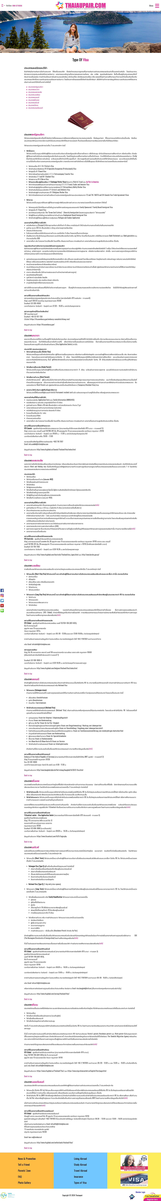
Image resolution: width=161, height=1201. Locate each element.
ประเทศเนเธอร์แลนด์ (35, 107)
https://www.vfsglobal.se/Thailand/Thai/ (50, 1071)
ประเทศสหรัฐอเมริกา (35, 86)
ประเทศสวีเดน (33, 105)
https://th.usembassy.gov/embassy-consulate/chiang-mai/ (50, 319)
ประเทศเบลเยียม (34, 94)
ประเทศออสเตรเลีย (35, 92)
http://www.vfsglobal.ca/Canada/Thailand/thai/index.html (56, 449)
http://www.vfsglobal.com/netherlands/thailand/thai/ (55, 1142)
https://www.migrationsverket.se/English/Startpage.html (87, 1071)
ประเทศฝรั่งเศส (33, 100)
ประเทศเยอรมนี (33, 97)
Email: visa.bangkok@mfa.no (81, 988)
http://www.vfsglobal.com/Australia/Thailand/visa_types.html (57, 554)
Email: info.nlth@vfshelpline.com (57, 1124)
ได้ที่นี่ (97, 505)
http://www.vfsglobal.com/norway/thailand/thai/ (53, 993)
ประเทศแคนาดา (33, 89)
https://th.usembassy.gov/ (46, 324)
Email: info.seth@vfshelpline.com (42, 1065)
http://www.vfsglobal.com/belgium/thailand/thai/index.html (57, 668)
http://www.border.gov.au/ (90, 554)
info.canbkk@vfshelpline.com (38, 444)
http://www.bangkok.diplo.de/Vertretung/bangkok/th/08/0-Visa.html (60, 770)
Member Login (140, 1192)
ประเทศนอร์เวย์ (33, 102)
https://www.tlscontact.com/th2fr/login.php (52, 836)
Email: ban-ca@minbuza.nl (33, 1137)
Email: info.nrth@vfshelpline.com (39, 983)
